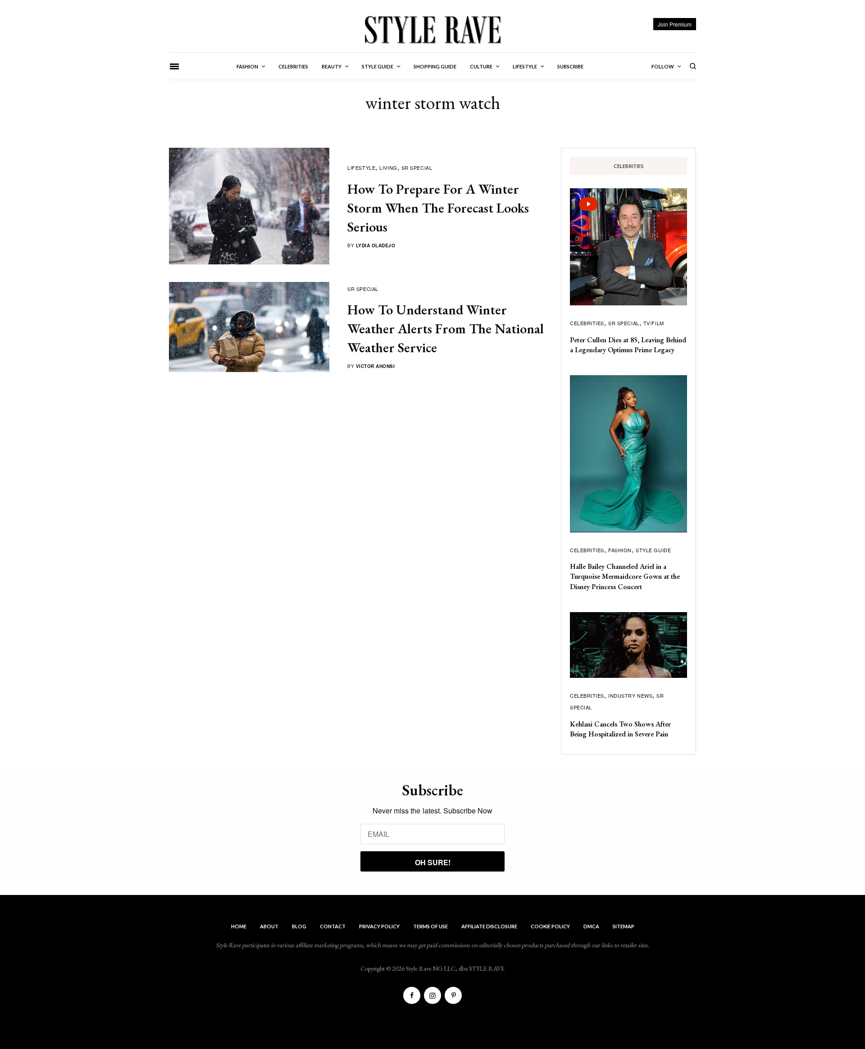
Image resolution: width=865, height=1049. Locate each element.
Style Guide (653, 550)
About (269, 926)
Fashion (620, 550)
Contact (333, 926)
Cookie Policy (550, 926)
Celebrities (587, 323)
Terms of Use (430, 926)
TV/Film (653, 323)
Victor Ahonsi (375, 366)
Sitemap (623, 926)
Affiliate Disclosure (489, 926)
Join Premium (675, 24)
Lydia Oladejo (376, 245)
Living (388, 167)
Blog (299, 926)
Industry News (630, 695)
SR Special (416, 167)
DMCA (591, 926)
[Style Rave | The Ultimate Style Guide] (432, 29)
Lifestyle (361, 167)
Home (238, 926)
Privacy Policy (379, 926)
